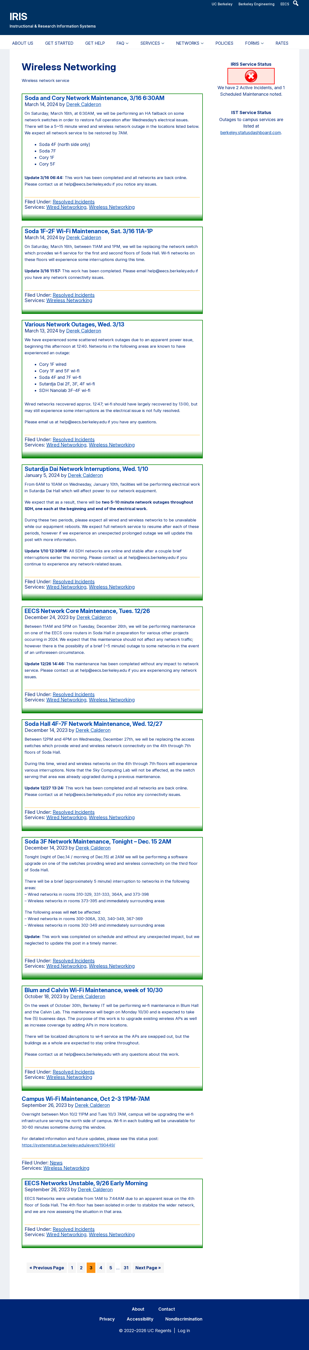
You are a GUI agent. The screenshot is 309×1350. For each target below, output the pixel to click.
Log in (184, 1330)
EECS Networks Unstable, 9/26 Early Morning (86, 1183)
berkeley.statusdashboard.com (250, 132)
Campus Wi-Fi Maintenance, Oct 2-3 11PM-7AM (86, 1098)
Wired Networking (66, 207)
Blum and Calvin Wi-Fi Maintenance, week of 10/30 (94, 990)
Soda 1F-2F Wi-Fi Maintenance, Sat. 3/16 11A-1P (89, 231)
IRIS (19, 16)
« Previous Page (46, 1269)
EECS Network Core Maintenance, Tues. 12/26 (87, 610)
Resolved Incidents (74, 202)
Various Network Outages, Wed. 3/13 (74, 324)
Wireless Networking (112, 207)
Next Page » (148, 1269)
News (56, 1163)
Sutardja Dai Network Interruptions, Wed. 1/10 (86, 468)
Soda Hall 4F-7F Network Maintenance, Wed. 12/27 (93, 723)
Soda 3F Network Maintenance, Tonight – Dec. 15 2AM (98, 841)
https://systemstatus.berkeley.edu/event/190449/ (68, 1145)
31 (127, 1269)
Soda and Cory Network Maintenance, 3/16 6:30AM (94, 97)
